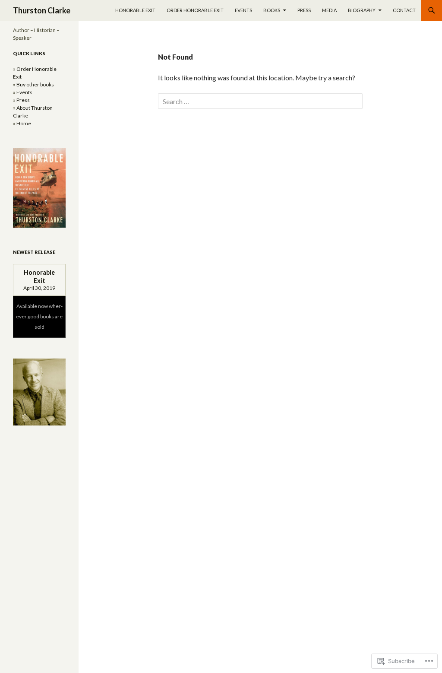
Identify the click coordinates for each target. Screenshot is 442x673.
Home (23, 123)
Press (304, 10)
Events (243, 10)
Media (329, 10)
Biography (362, 10)
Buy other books (35, 84)
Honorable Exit (135, 10)
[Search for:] (260, 101)
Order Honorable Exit (195, 10)
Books (271, 10)
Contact (404, 10)
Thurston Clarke (41, 10)
